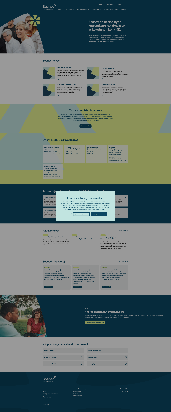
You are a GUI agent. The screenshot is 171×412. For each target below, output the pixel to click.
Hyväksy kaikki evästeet (99, 214)
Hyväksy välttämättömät (81, 214)
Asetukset (67, 214)
